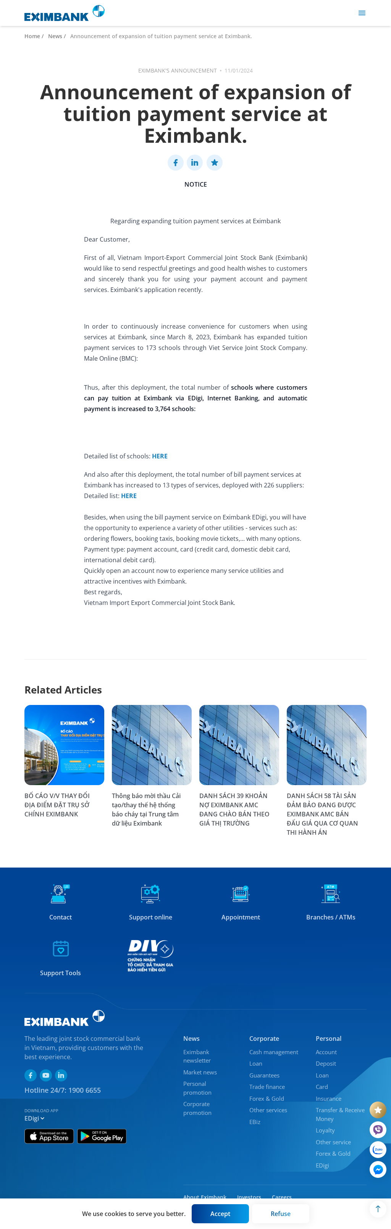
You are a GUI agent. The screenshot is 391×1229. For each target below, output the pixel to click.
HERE (160, 456)
